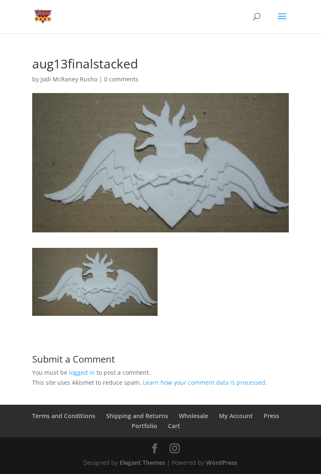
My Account (236, 416)
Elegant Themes (142, 462)
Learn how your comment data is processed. (205, 382)
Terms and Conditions (63, 416)
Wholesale (193, 416)
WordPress (221, 462)
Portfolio (144, 426)
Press (271, 416)
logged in (82, 372)
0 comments (121, 79)
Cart (174, 426)
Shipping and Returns (137, 416)
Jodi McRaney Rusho (69, 79)
